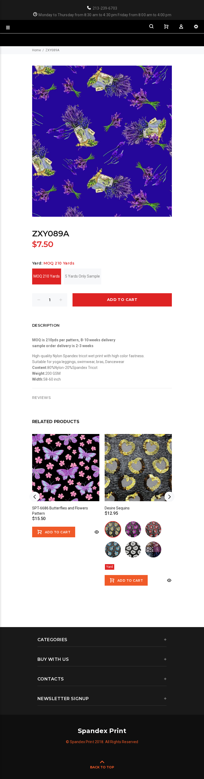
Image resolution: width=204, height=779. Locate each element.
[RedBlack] (153, 529)
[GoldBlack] (113, 529)
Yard (109, 567)
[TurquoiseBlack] (113, 549)
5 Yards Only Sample (82, 276)
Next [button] (169, 497)
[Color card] (153, 549)
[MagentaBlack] (133, 529)
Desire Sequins (117, 508)
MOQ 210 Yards (46, 276)
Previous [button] (34, 497)
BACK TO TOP (102, 767)
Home (36, 50)
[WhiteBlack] (133, 549)
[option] (65, 482)
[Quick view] (96, 532)
